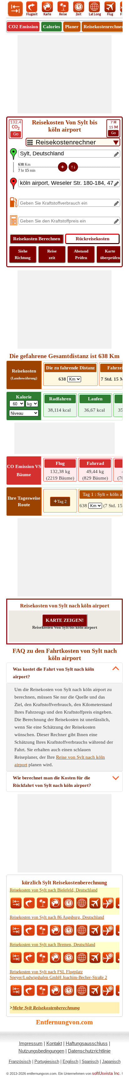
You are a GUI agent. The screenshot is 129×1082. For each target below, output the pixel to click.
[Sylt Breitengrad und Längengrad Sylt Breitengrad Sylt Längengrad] (81, 903)
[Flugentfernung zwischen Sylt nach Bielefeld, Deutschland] (95, 903)
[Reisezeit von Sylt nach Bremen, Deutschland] (68, 957)
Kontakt (54, 1043)
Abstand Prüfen (81, 254)
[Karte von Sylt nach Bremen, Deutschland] (55, 957)
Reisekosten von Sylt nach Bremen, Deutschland (52, 944)
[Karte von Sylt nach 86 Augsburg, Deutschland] (55, 930)
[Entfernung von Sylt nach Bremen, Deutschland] (16, 957)
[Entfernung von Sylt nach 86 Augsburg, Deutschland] (16, 930)
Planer (72, 26)
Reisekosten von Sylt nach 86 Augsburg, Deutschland (57, 917)
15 (113, 127)
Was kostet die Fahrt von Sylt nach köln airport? (53, 673)
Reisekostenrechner (104, 26)
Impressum (31, 1043)
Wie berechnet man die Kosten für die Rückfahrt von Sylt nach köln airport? (52, 781)
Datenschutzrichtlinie (89, 1050)
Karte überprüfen (110, 254)
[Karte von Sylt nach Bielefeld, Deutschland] (55, 903)
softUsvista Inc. (106, 1073)
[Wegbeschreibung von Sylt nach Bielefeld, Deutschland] (29, 903)
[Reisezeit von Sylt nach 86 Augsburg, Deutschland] (68, 930)
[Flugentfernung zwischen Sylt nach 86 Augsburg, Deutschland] (95, 930)
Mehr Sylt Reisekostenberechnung (46, 1007)
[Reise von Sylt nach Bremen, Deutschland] (42, 957)
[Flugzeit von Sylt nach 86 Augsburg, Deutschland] (108, 930)
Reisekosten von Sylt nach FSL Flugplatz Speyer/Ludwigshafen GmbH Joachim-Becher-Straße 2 (58, 975)
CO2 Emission (23, 26)
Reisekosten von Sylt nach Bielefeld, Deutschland (53, 890)
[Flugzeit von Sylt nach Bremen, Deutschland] (108, 957)
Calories (51, 26)
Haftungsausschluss (87, 1043)
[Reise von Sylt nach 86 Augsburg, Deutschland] (42, 930)
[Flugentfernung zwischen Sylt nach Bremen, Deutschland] (95, 957)
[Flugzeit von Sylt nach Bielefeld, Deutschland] (108, 903)
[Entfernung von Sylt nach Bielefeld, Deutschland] (16, 903)
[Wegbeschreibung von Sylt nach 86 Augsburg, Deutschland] (29, 930)
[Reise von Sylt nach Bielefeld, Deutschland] (42, 903)
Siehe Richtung (23, 254)
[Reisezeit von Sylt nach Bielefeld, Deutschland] (68, 903)
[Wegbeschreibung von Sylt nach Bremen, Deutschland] (29, 957)
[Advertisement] (64, 74)
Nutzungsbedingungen (41, 1050)
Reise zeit (52, 254)
